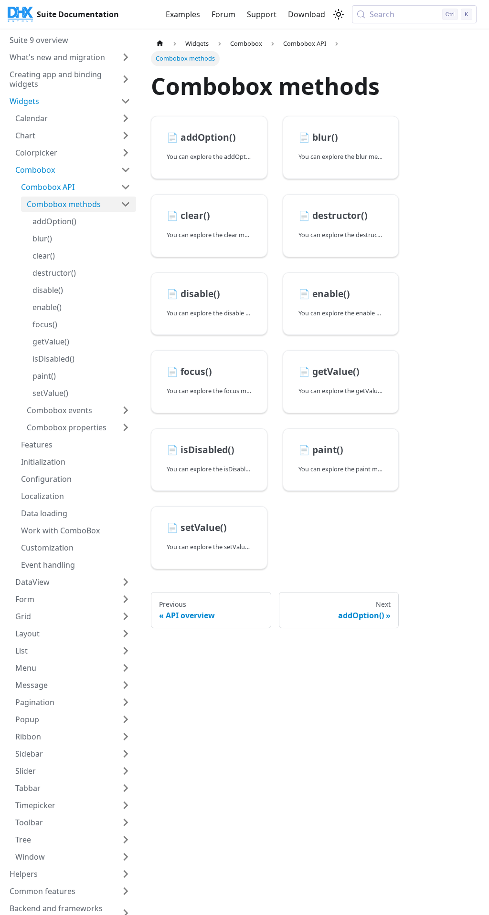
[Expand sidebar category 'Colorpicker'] (125, 152)
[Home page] (160, 43)
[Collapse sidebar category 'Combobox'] (125, 169)
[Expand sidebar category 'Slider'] (125, 771)
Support (261, 14)
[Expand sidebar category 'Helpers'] (125, 874)
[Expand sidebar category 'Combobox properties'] (125, 427)
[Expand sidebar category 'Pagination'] (125, 702)
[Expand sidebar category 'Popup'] (125, 719)
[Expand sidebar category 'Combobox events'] (125, 410)
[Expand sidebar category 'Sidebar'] (125, 753)
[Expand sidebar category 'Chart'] (125, 135)
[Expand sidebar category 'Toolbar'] (125, 822)
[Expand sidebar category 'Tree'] (125, 839)
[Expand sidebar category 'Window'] (125, 856)
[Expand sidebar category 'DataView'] (125, 582)
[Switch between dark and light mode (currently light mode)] (338, 14)
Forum (223, 14)
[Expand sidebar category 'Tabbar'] (125, 788)
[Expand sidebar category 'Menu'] (125, 668)
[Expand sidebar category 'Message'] (125, 685)
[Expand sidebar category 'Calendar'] (125, 118)
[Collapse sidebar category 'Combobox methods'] (125, 204)
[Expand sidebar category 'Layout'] (125, 633)
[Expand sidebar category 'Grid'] (125, 616)
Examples (183, 14)
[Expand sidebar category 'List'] (125, 650)
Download (306, 14)
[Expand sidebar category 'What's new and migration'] (125, 57)
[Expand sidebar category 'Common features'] (125, 891)
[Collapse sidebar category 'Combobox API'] (125, 187)
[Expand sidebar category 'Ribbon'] (125, 736)
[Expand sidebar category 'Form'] (125, 599)
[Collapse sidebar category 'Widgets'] (125, 101)
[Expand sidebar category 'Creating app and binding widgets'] (125, 79)
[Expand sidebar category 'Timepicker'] (125, 805)
